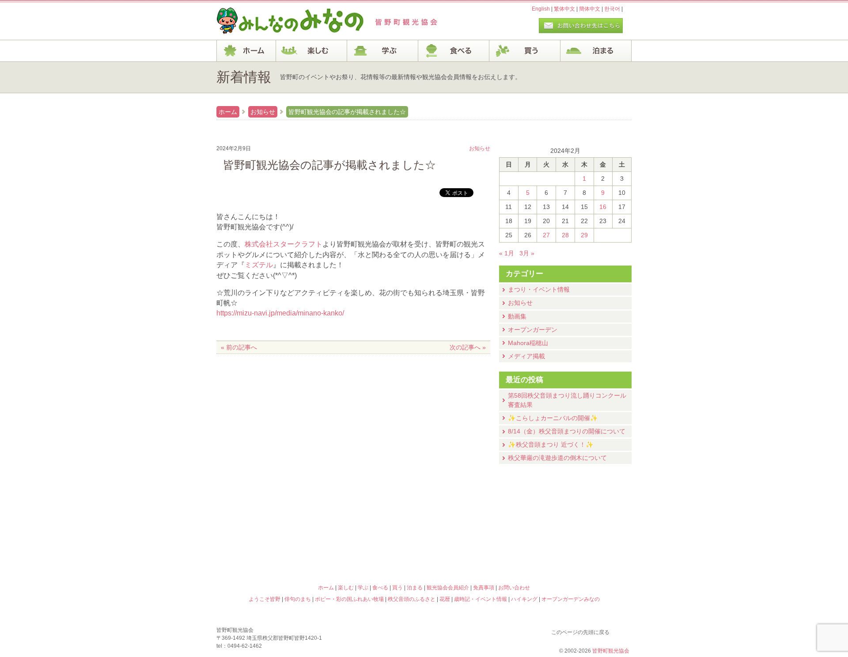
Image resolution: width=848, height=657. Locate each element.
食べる (453, 51)
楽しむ (311, 51)
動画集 (517, 316)
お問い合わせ (514, 588)
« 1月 (506, 253)
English (541, 9)
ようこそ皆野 (267, 511)
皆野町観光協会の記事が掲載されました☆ (347, 111)
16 (602, 206)
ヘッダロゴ (276, 21)
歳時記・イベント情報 (580, 511)
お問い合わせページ (581, 25)
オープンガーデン (532, 329)
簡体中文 (589, 9)
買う (524, 51)
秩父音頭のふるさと (372, 549)
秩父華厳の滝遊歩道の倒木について (557, 457)
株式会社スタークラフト (283, 244)
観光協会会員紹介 (448, 588)
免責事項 (483, 588)
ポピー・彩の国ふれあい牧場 (267, 549)
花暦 (476, 511)
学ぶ (382, 51)
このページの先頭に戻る (623, 630)
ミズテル (259, 265)
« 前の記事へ (239, 347)
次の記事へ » (468, 347)
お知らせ (262, 111)
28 (565, 235)
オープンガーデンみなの (580, 549)
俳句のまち (372, 511)
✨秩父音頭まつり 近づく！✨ (551, 444)
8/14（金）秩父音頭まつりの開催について (566, 431)
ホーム (246, 51)
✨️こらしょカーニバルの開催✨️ (553, 418)
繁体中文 (564, 9)
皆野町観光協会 (610, 651)
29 (584, 235)
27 (546, 235)
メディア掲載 (526, 356)
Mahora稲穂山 (528, 342)
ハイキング (476, 549)
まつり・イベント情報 (539, 289)
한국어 (612, 9)
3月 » (526, 253)
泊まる (596, 51)
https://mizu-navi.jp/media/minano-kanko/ (280, 313)
